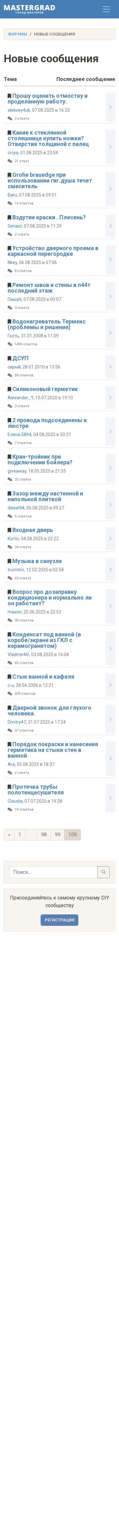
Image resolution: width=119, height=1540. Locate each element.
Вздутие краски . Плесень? (49, 217)
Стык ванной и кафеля (43, 676)
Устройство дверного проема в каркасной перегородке (53, 251)
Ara (11, 764)
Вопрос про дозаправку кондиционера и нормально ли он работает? (50, 597)
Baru (12, 194)
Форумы (17, 34)
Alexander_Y (20, 397)
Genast (15, 226)
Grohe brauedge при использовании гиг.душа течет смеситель (50, 180)
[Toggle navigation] (106, 9)
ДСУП (20, 358)
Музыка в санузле (37, 561)
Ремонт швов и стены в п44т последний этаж (49, 288)
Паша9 (15, 299)
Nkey (12, 262)
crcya (13, 152)
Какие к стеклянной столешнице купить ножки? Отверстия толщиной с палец (48, 138)
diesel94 (16, 507)
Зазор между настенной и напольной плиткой (45, 496)
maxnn (15, 611)
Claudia (15, 801)
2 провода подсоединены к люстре (47, 423)
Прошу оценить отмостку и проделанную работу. (48, 98)
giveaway (17, 471)
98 (44, 835)
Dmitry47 (17, 722)
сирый (14, 366)
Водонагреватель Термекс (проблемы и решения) (47, 324)
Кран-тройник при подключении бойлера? (40, 459)
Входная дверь (32, 530)
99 (57, 835)
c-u (11, 685)
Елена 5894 (19, 434)
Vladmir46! (18, 654)
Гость (13, 335)
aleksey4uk (19, 110)
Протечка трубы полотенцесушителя (36, 789)
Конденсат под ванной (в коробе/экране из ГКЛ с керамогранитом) (44, 640)
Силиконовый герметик (45, 389)
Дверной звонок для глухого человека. (49, 710)
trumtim (16, 569)
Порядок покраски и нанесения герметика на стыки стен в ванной (53, 750)
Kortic (13, 538)
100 (72, 835)
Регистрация (59, 920)
